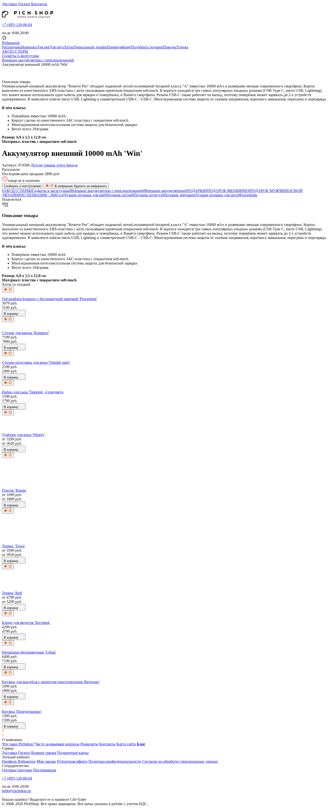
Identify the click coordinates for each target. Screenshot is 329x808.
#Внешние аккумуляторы (164, 191)
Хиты (68, 47)
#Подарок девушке (177, 195)
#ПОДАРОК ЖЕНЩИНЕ (226, 191)
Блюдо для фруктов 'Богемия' (26, 623)
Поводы (169, 47)
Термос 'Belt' (12, 593)
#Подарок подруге (147, 195)
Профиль (9, 761)
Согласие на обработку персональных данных (180, 761)
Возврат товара (43, 753)
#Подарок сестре (118, 195)
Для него (56, 47)
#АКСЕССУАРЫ (16, 191)
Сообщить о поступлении (22, 186)
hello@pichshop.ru (16, 791)
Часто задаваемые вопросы (57, 744)
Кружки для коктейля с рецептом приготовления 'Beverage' (50, 682)
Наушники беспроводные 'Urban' (29, 652)
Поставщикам (44, 770)
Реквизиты (89, 744)
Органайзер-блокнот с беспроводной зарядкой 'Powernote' (49, 299)
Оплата (24, 4)
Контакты (39, 4)
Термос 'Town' (13, 546)
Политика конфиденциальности (114, 761)
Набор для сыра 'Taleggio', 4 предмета (32, 392)
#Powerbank (247, 195)
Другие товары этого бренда (54, 165)
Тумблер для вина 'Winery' (23, 435)
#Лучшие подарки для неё (83, 195)
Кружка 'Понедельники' (21, 711)
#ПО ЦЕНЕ (27, 195)
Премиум (114, 47)
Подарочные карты (73, 753)
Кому (126, 47)
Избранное (27, 761)
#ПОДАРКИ (195, 191)
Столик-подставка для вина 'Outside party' (36, 362)
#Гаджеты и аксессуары (49, 191)
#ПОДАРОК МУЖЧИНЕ (269, 191)
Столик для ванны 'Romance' (25, 333)
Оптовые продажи (17, 770)
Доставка (9, 4)
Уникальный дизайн (90, 47)
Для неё (43, 47)
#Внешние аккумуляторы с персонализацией (106, 191)
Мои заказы (46, 761)
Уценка (182, 47)
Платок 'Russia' (14, 490)
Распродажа (11, 47)
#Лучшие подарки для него (215, 195)
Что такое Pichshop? (18, 744)
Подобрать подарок (147, 47)
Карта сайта (126, 744)
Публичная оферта (72, 761)
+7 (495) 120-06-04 (17, 25)
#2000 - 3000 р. (49, 195)
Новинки (29, 47)
